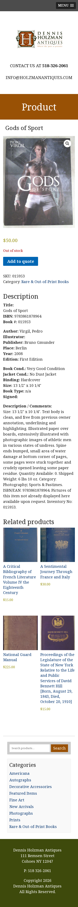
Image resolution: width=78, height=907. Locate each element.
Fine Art (16, 799)
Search (59, 748)
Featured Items (23, 793)
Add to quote (20, 261)
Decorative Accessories (30, 786)
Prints (14, 819)
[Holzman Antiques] (39, 39)
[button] (67, 143)
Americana (19, 773)
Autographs (20, 779)
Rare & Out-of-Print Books (45, 281)
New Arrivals (21, 806)
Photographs (21, 813)
